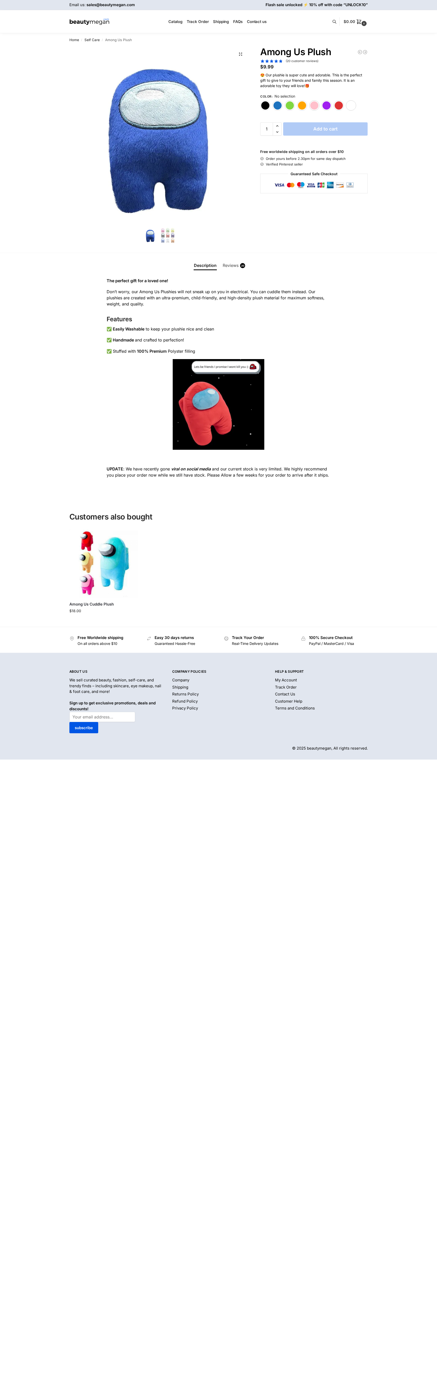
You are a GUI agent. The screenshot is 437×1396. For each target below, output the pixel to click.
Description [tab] (205, 265)
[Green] (290, 105)
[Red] (339, 105)
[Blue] (277, 105)
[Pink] (314, 105)
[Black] (265, 105)
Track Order (286, 687)
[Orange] (302, 105)
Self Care (92, 40)
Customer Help (288, 701)
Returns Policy (185, 694)
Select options (103, 621)
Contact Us (285, 694)
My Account (286, 680)
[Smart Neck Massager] (360, 52)
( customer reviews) (302, 61)
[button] (356, 21)
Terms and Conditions (295, 708)
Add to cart (325, 129)
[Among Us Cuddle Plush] (103, 563)
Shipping (180, 687)
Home (74, 40)
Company (180, 680)
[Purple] (326, 105)
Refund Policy (185, 701)
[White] (351, 105)
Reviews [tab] (233, 265)
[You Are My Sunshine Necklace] (365, 52)
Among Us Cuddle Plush (91, 604)
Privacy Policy (185, 708)
